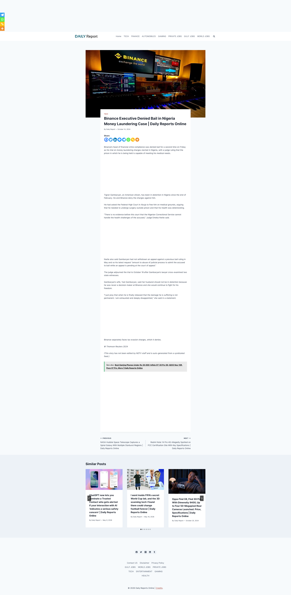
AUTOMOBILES (149, 36)
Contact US (132, 563)
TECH (126, 36)
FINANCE (135, 36)
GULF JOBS (189, 36)
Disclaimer (144, 563)
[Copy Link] (133, 140)
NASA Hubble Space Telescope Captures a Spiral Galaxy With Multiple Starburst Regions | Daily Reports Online (121, 443)
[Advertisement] (145, 16)
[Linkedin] (115, 140)
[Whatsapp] (128, 140)
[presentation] (104, 479)
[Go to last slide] (89, 498)
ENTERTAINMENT (144, 571)
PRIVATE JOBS (175, 36)
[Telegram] (124, 140)
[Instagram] (145, 552)
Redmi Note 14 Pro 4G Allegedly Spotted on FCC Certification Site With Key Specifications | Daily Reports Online (169, 443)
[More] (137, 140)
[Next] (202, 498)
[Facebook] (106, 140)
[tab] (141, 529)
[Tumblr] (154, 552)
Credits (159, 588)
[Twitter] (111, 140)
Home (118, 36)
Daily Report (110, 129)
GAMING (162, 36)
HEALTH (145, 576)
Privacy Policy (158, 563)
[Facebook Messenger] (120, 140)
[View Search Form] (214, 36)
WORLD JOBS (203, 36)
